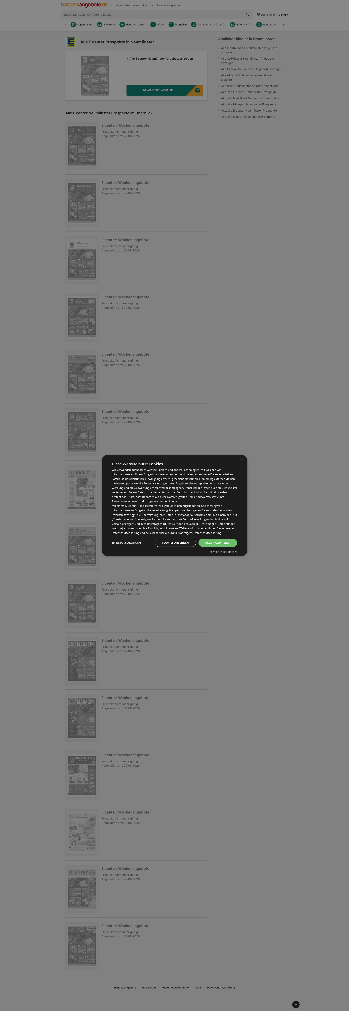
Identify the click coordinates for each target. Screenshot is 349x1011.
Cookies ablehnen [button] (175, 542)
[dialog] (174, 505)
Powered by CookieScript (223, 552)
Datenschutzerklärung (207, 533)
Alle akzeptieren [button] (217, 542)
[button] (126, 543)
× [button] (241, 459)
